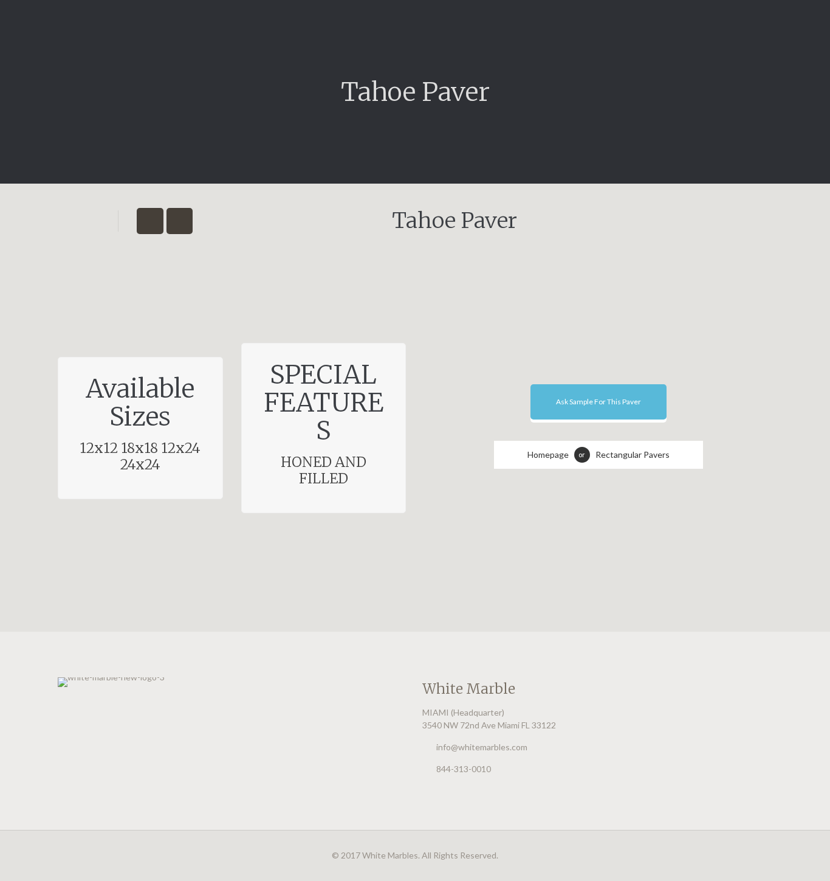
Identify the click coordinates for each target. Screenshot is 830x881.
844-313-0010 (463, 769)
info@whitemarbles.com (481, 747)
